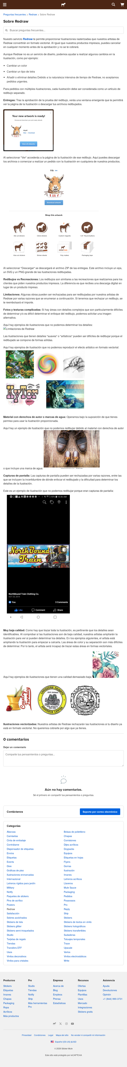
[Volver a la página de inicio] (63, 4)
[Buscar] (113, 4)
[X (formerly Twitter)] (60, 1024)
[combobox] (63, 30)
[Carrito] (122, 4)
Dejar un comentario (14, 747)
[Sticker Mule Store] (54, 1024)
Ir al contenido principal (2, 2)
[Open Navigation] (4, 4)
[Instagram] (66, 1024)
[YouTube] (72, 1024)
